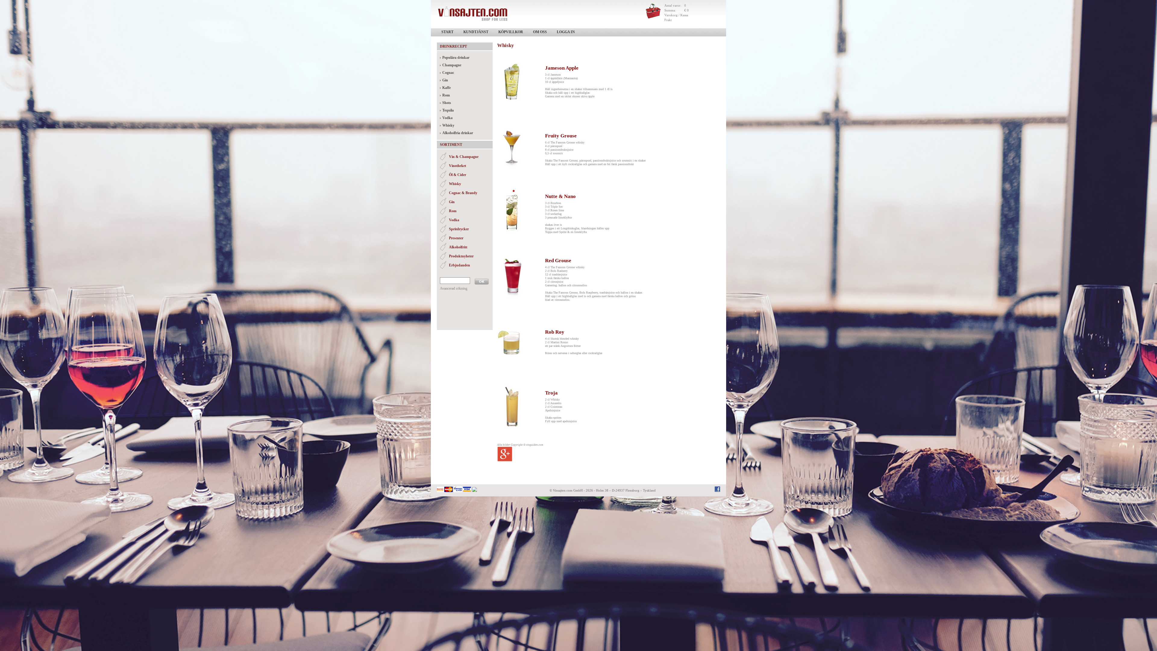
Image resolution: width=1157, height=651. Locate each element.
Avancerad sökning (453, 288)
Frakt (668, 20)
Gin (445, 80)
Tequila (448, 110)
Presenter (456, 238)
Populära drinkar (455, 57)
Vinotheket (457, 166)
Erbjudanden (459, 265)
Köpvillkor (510, 32)
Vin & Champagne (463, 157)
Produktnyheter (461, 256)
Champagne (451, 65)
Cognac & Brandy (463, 193)
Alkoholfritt (458, 247)
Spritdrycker (459, 229)
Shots (446, 103)
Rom (446, 95)
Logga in (566, 32)
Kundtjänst (475, 32)
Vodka (447, 118)
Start (447, 32)
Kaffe (446, 88)
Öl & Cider (457, 175)
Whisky (448, 125)
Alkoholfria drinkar (457, 133)
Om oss (540, 32)
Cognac (448, 73)
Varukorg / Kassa (676, 15)
